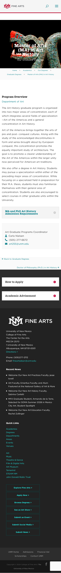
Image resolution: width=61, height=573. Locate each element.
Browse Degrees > (23, 502)
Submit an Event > (23, 517)
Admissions (28, 552)
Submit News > (23, 532)
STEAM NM (11, 473)
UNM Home (13, 552)
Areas (9, 439)
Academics (11, 429)
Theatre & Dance (14, 460)
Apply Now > (23, 495)
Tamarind (10, 470)
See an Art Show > (23, 510)
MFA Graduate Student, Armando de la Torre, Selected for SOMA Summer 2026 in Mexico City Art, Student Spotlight (31, 402)
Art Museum (12, 467)
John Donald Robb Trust (18, 477)
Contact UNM (36, 556)
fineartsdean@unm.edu (24, 361)
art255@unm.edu (19, 243)
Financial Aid (43, 552)
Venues (9, 446)
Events (9, 442)
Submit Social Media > (23, 524)
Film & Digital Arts (15, 463)
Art (7, 453)
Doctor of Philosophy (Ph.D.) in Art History (37, 267)
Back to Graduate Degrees (16, 259)
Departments (12, 436)
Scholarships (20, 556)
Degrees (10, 432)
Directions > (12, 352)
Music (9, 456)
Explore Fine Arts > (23, 488)
